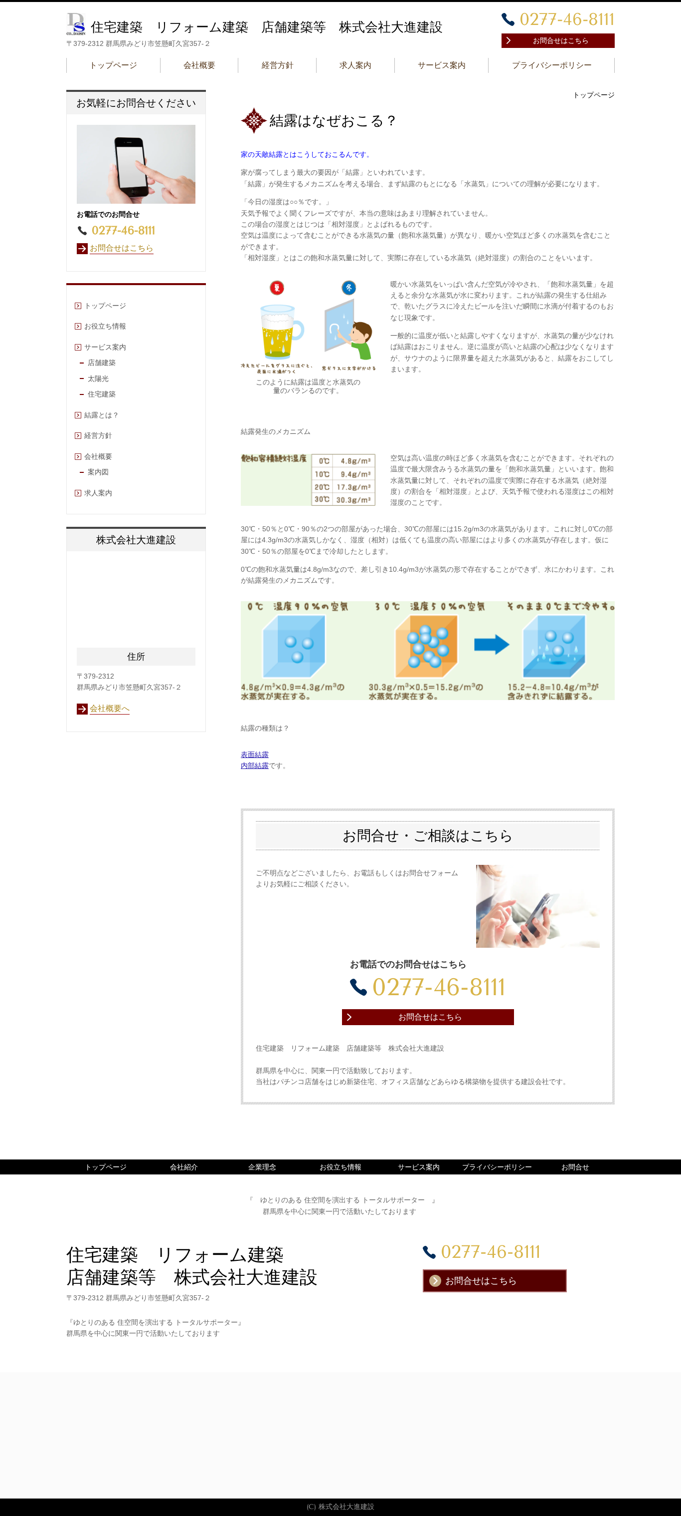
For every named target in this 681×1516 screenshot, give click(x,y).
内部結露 (255, 765)
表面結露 (255, 754)
